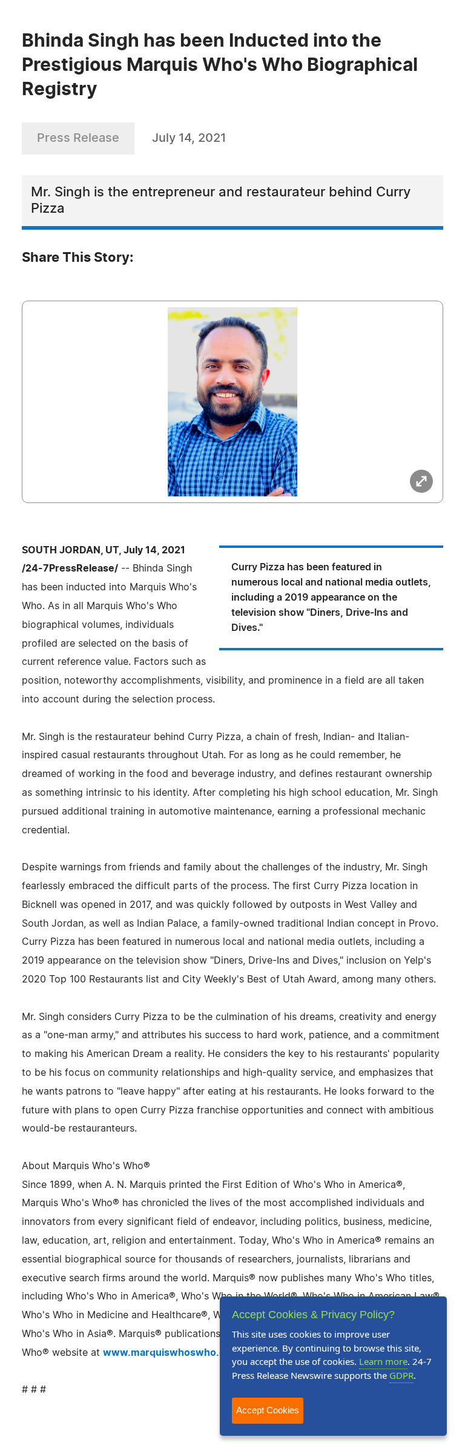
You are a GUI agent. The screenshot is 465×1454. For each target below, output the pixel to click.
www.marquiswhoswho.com (171, 1353)
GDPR (401, 1375)
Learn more (383, 1361)
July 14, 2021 (189, 138)
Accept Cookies (267, 1410)
